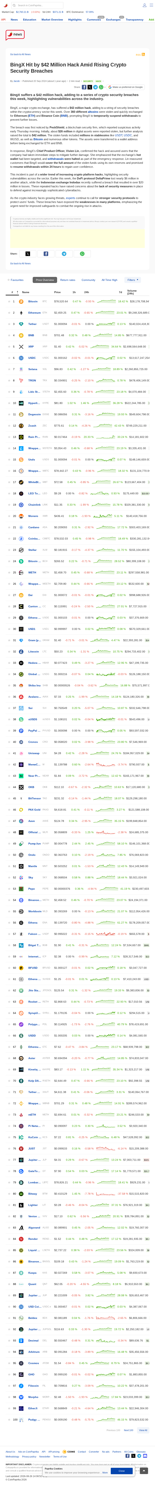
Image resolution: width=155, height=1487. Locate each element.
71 (14, 1092)
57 (14, 934)
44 (14, 787)
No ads (105, 1451)
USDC (128, 135)
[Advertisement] (77, 238)
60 (14, 967)
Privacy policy (29, 1456)
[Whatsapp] (101, 87)
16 (14, 470)
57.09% (90, 12)
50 (14, 855)
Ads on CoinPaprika (28, 1451)
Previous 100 (113, 1430)
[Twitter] (90, 87)
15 (14, 459)
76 (14, 1148)
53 (14, 888)
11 (14, 414)
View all (143, 1430)
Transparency (134, 19)
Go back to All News (20, 54)
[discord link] (145, 1456)
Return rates (67, 279)
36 (14, 696)
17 (14, 482)
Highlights (75, 19)
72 (14, 1103)
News (14, 19)
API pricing (54, 1451)
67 (14, 1047)
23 (14, 550)
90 (14, 1306)
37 (14, 708)
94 (14, 1352)
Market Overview (52, 19)
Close (122, 1471)
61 (14, 979)
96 (14, 1374)
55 (14, 911)
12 (14, 425)
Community (88, 279)
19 (14, 504)
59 (14, 956)
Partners (116, 1451)
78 (14, 1171)
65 (14, 1024)
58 (14, 945)
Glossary (141, 1451)
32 (14, 651)
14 (14, 448)
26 (14, 583)
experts (70, 198)
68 (14, 1058)
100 (15, 1419)
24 (14, 561)
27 (14, 595)
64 (14, 1013)
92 (14, 1329)
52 (14, 877)
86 (14, 1261)
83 (14, 1227)
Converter (94, 1451)
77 (14, 1160)
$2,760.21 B (22, 12)
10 (14, 403)
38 (14, 719)
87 (14, 1272)
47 (14, 821)
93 (14, 1340)
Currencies (94, 19)
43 (14, 775)
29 (14, 617)
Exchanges (113, 19)
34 (14, 674)
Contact (82, 1451)
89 (14, 1295)
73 (14, 1114)
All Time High (109, 279)
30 (14, 629)
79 (14, 1182)
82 (14, 1216)
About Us (10, 1451)
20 (14, 516)
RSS (138, 55)
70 (14, 1080)
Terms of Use (60, 1456)
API (3, 19)
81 (14, 1205)
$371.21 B (58, 12)
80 (14, 1193)
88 (14, 1284)
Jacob (16, 81)
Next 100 (128, 1430)
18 (14, 493)
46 (14, 809)
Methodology (12, 1456)
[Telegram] (95, 87)
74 (14, 1126)
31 (14, 640)
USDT (118, 135)
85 (14, 1250)
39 (14, 730)
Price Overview (45, 279)
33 (14, 663)
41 (14, 753)
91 (14, 1318)
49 (14, 843)
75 (14, 1137)
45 (14, 798)
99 (14, 1408)
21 (14, 527)
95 (14, 1363)
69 (14, 1069)
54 (14, 900)
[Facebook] (84, 87)
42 (14, 764)
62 (14, 990)
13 (14, 437)
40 (14, 742)
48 (14, 832)
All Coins (128, 1451)
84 (14, 1239)
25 (14, 572)
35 (14, 685)
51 (14, 866)
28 (14, 606)
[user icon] (144, 5)
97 (14, 1385)
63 (14, 1001)
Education (29, 19)
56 (14, 922)
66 (14, 1035)
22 (14, 538)
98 (14, 1397)
